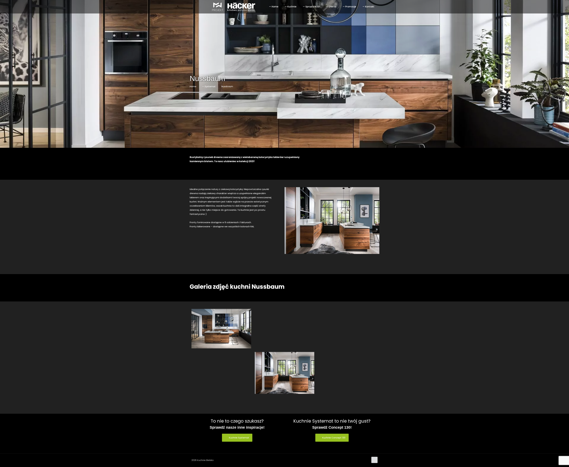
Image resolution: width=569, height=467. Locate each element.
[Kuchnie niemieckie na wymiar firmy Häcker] (224, 6)
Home (193, 86)
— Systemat (209, 86)
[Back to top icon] (374, 460)
